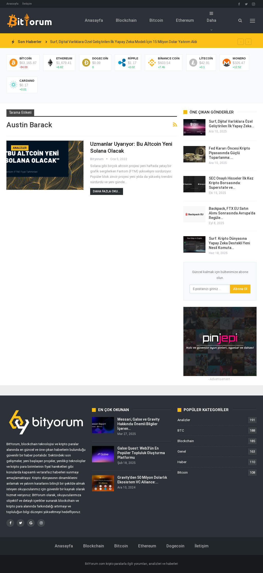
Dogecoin (175, 546)
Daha (211, 20)
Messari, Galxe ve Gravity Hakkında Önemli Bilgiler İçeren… (138, 424)
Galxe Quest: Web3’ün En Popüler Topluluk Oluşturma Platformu (141, 453)
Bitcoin (156, 20)
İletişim (27, 3)
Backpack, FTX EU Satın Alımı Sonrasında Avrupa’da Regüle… (232, 213)
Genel (181, 451)
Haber (181, 462)
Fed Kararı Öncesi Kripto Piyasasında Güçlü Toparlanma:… (229, 153)
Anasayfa (12, 3)
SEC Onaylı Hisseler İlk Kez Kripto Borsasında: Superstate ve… (231, 183)
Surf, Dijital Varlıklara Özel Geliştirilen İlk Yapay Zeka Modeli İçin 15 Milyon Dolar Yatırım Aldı (123, 42)
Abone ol (240, 289)
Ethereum (185, 20)
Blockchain (126, 20)
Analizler (20, 148)
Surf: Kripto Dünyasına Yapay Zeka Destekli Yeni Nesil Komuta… (229, 243)
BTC (180, 430)
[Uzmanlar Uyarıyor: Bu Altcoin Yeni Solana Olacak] (44, 165)
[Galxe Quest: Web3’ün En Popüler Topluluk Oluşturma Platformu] (103, 454)
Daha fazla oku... (106, 191)
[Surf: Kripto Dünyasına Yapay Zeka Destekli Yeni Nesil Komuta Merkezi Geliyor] (194, 244)
